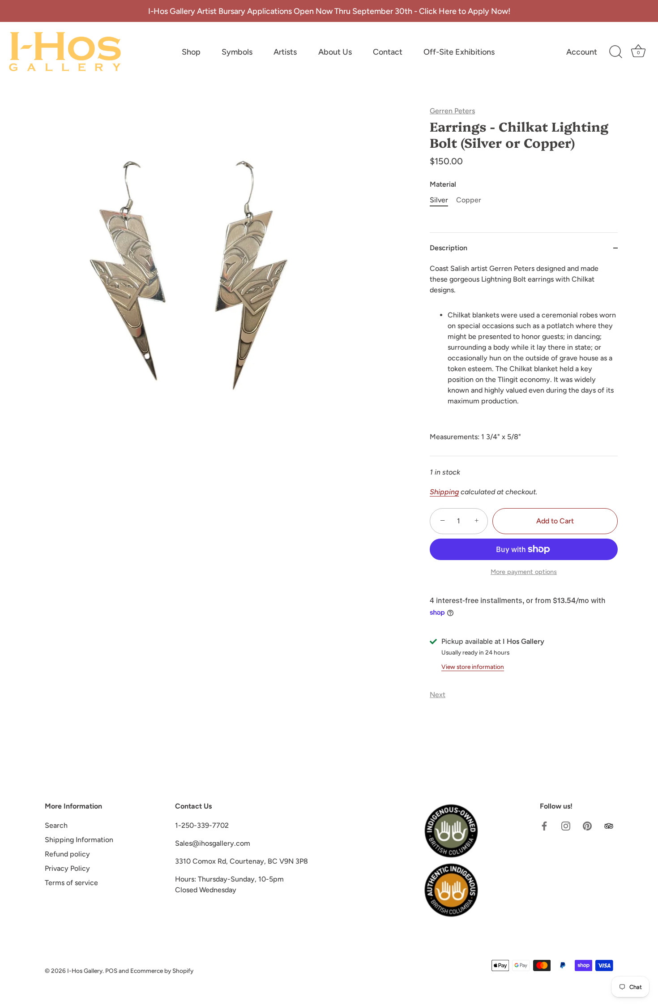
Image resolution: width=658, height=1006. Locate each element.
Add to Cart (555, 521)
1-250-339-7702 (202, 825)
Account (581, 52)
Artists (285, 52)
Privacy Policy (67, 868)
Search (56, 825)
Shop (191, 52)
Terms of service (71, 882)
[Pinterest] (587, 825)
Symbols (237, 52)
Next (437, 694)
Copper (468, 200)
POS (111, 970)
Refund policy (67, 854)
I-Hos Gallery (85, 970)
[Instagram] (565, 825)
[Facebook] (544, 825)
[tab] (524, 359)
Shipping (444, 492)
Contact (387, 52)
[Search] (615, 52)
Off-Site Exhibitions (459, 52)
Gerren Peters (452, 111)
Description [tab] (448, 248)
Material (443, 184)
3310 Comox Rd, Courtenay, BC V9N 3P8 (241, 861)
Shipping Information (79, 839)
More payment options (524, 572)
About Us (335, 52)
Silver (439, 200)
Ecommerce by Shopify (161, 970)
